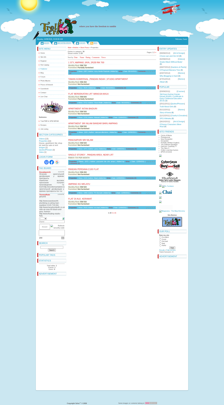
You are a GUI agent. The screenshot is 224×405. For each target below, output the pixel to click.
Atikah (162, 82)
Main (46, 43)
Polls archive (171, 250)
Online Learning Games (169, 150)
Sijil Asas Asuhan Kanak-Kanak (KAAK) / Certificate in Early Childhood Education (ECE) (171, 97)
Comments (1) (136, 193)
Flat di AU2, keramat (80, 199)
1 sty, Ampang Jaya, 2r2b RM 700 (86, 62)
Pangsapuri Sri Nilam (80, 140)
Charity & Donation (179, 116)
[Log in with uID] (46, 162)
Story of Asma (165, 112)
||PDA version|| (166, 152)
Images (42, 148)
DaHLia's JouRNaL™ (169, 146)
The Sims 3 (165, 148)
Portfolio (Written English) (170, 143)
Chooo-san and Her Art (169, 56)
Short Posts (84, 47)
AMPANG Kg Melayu (79, 184)
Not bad (165, 241)
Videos (42, 139)
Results (162, 250)
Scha (120, 71)
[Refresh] (63, 218)
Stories (181, 73)
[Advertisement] (112, 7)
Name (82, 57)
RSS (95, 43)
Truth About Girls (166, 107)
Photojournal (165, 137)
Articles (75, 47)
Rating (88, 57)
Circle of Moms (166, 135)
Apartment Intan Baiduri (82, 108)
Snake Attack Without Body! (171, 62)
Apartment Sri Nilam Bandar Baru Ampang (93, 123)
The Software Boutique (169, 144)
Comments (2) (136, 103)
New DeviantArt (166, 139)
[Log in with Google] (57, 162)
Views (103, 57)
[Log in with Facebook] (51, 162)
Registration (64, 43)
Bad (163, 243)
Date (75, 57)
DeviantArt (165, 141)
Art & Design (179, 53)
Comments (96, 57)
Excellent (165, 237)
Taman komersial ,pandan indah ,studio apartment (98, 79)
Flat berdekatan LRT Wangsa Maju (88, 94)
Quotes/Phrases (45, 150)
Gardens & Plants (178, 67)
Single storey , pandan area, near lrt (91, 155)
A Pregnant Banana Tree (170, 70)
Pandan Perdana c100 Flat (83, 169)
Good (164, 239)
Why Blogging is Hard (169, 76)
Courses (180, 91)
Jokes (41, 152)
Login (82, 43)
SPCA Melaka (165, 118)
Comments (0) (120, 88)
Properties (43, 141)
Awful (164, 245)
